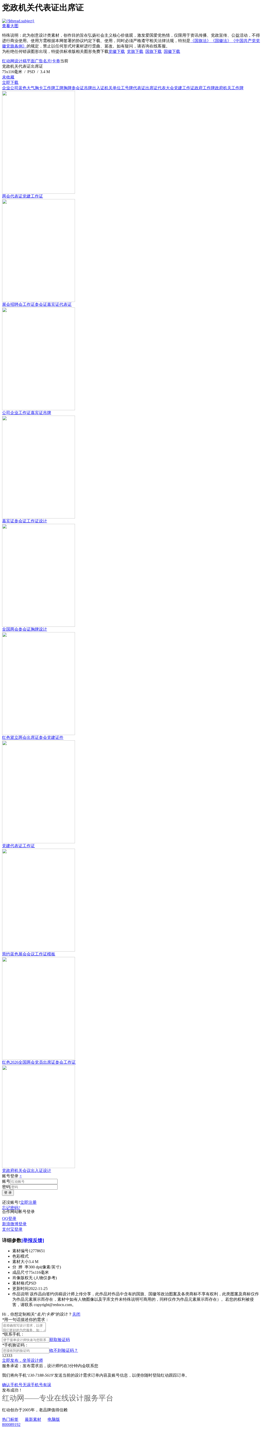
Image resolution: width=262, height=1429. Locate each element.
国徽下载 (172, 51)
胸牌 (67, 88)
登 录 (8, 1193)
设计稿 (20, 61)
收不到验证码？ (63, 1350)
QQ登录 (9, 1218)
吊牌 (88, 88)
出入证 (98, 88)
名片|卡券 (51, 61)
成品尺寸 (20, 1272)
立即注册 (28, 1202)
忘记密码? (11, 1208)
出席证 (151, 88)
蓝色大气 (26, 88)
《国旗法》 (200, 40)
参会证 (78, 88)
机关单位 (112, 88)
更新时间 (20, 1288)
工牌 (59, 88)
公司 (14, 88)
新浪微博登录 (14, 1224)
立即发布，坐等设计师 (22, 1360)
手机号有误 (41, 1385)
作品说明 (20, 1294)
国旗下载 (153, 51)
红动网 (8, 61)
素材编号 (20, 1251)
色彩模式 (20, 1256)
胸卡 (39, 88)
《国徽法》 (221, 40)
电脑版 (54, 1419)
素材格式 (20, 1283)
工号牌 (127, 88)
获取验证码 (59, 1339)
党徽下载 (116, 51)
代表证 (139, 88)
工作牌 (49, 88)
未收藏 (8, 77)
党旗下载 (135, 51)
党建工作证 (184, 88)
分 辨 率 (20, 1267)
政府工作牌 (204, 88)
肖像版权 (20, 1278)
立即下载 (10, 82)
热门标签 (10, 1419)
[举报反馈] (32, 1240)
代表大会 (166, 88)
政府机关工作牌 (229, 88)
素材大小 (20, 1261)
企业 (6, 88)
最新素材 (33, 1419)
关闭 (76, 1314)
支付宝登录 (12, 1229)
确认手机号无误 (16, 1385)
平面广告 (35, 61)
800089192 (11, 1424)
